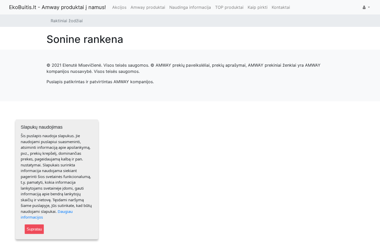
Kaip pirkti (258, 7)
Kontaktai (281, 7)
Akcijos (119, 7)
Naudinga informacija (190, 7)
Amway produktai (148, 7)
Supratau (34, 229)
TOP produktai (229, 7)
